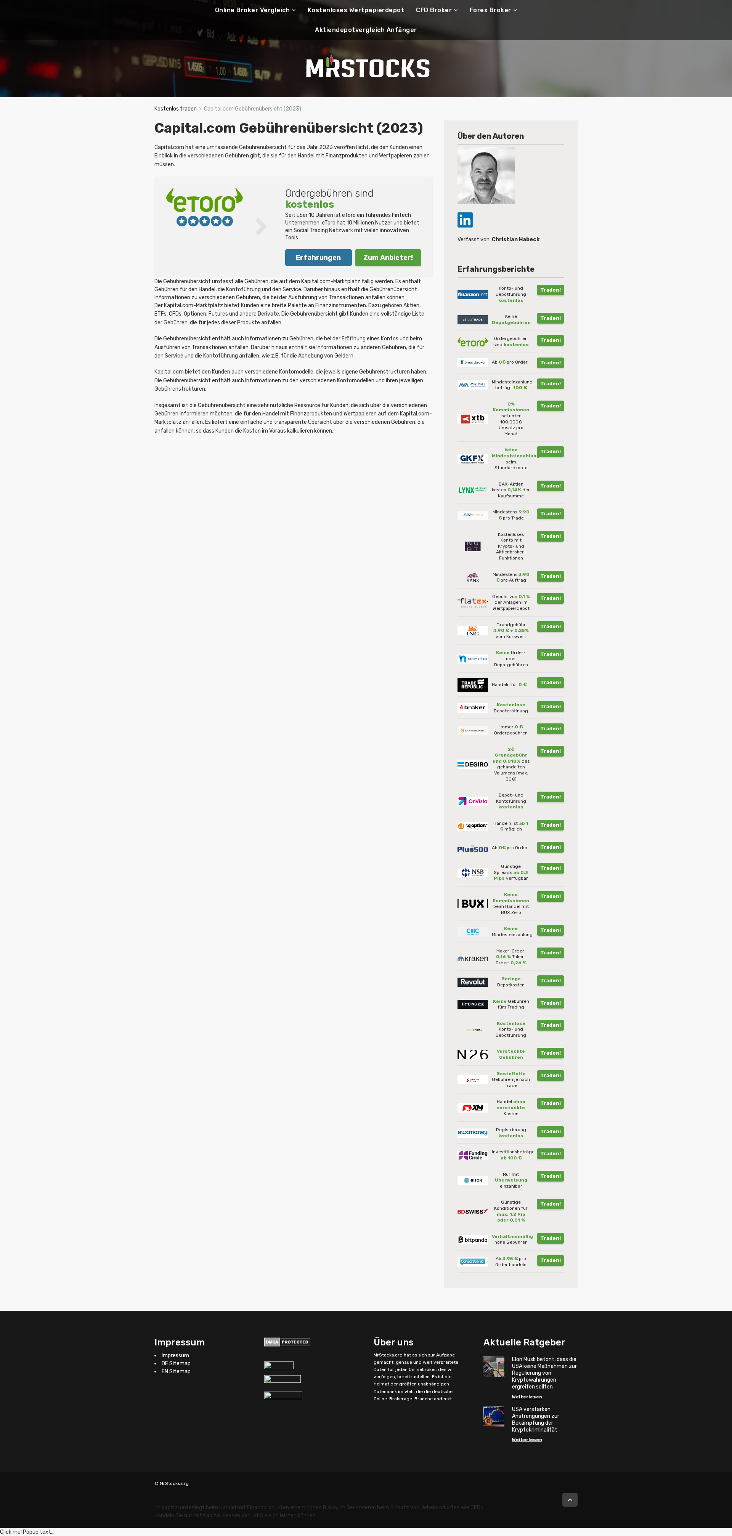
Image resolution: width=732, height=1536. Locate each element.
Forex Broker (490, 10)
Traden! (550, 290)
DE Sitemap (176, 1363)
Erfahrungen (318, 257)
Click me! (27, 1532)
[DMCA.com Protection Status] (287, 1341)
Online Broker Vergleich (252, 10)
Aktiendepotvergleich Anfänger (366, 30)
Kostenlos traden (175, 109)
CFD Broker (434, 10)
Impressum (175, 1355)
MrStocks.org (388, 1355)
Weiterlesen (527, 1397)
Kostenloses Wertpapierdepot (356, 10)
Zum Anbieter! (388, 257)
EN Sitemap (176, 1371)
